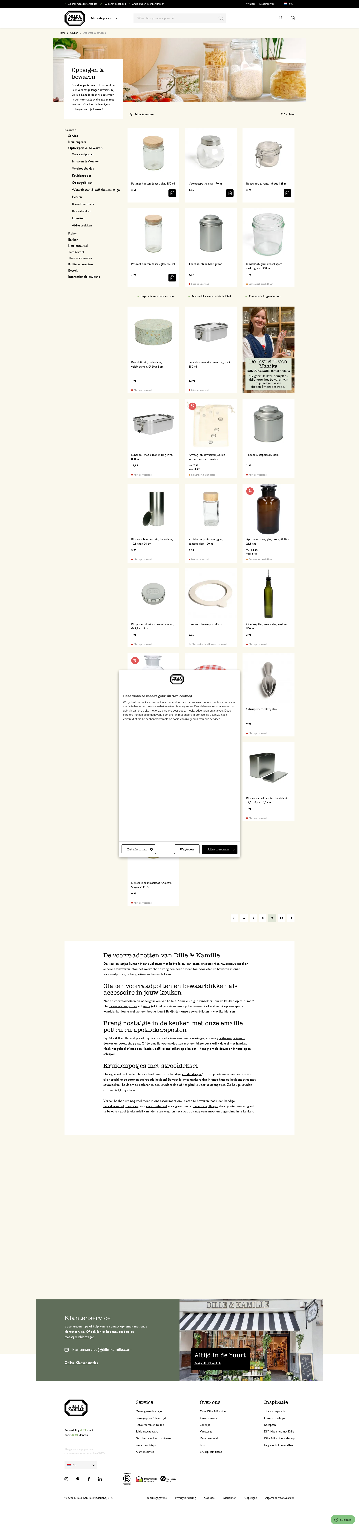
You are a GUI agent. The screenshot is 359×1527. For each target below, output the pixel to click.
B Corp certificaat (211, 1451)
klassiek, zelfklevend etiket (161, 1049)
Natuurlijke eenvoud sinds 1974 (211, 296)
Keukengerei (77, 142)
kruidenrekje (169, 1085)
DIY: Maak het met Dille (279, 1431)
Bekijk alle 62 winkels (207, 1363)
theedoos (131, 1106)
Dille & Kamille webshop (279, 1438)
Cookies (209, 1497)
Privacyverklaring (185, 1497)
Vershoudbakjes (83, 168)
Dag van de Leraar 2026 (278, 1445)
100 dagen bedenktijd (114, 4)
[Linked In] (100, 1479)
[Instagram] (66, 1479)
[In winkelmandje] (172, 193)
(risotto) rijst (210, 964)
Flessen (77, 197)
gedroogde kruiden (153, 1079)
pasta (196, 964)
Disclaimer (229, 1497)
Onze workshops (274, 1418)
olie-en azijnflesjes (205, 1106)
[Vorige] (234, 918)
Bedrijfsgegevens (156, 1497)
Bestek (73, 270)
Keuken (74, 33)
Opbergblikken (82, 183)
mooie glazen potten (123, 1006)
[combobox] (180, 18)
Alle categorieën (102, 18)
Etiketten (78, 218)
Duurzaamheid (209, 1438)
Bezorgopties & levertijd (151, 1418)
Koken (72, 233)
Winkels (250, 4)
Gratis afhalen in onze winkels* (148, 4)
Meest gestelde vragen (149, 1411)
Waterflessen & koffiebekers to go (96, 190)
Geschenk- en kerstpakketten (154, 1438)
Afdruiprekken (82, 225)
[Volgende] (290, 918)
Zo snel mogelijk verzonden (82, 4)
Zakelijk (205, 1424)
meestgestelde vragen (79, 1337)
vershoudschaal (156, 1106)
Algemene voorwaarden (279, 1497)
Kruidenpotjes (81, 175)
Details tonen (137, 849)
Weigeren (187, 849)
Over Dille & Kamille (213, 1411)
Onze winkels (208, 1418)
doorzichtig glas (129, 1043)
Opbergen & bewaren (85, 148)
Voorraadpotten (83, 154)
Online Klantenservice (81, 1363)
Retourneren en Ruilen (150, 1424)
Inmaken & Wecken (85, 161)
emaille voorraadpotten (167, 1043)
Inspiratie (276, 1402)
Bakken (73, 239)
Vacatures (206, 1431)
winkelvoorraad (219, 644)
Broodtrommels (83, 204)
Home (62, 33)
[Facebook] (89, 1479)
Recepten (270, 1424)
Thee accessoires (80, 258)
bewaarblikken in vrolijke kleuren (212, 1011)
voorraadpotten (125, 1001)
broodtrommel (113, 1106)
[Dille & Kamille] (75, 18)
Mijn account (280, 18)
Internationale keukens (84, 276)
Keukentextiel (78, 246)
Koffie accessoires (80, 264)
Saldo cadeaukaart (147, 1431)
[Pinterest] (77, 1479)
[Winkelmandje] (292, 18)
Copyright (250, 1497)
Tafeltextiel (76, 252)
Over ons (210, 1402)
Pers (202, 1445)
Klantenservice (266, 4)
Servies (73, 136)
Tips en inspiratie (274, 1411)
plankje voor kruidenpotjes (206, 1085)
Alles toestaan (218, 849)
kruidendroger (192, 1074)
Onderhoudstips (146, 1445)
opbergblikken (151, 1001)
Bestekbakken (81, 211)
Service (144, 1402)
